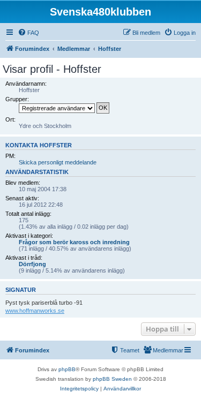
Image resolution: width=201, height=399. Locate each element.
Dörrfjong (32, 264)
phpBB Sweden (112, 379)
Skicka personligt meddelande (57, 162)
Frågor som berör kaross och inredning (74, 242)
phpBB (67, 369)
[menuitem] (28, 32)
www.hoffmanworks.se (34, 310)
